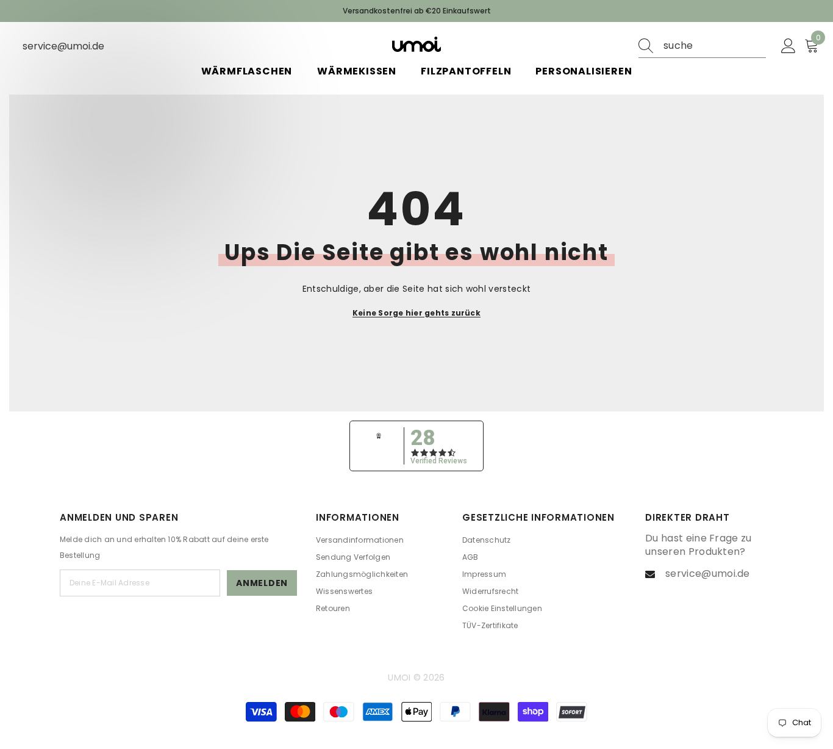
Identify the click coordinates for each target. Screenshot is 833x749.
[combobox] (714, 45)
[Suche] (702, 46)
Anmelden (262, 583)
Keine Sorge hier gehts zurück (416, 313)
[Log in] (788, 46)
